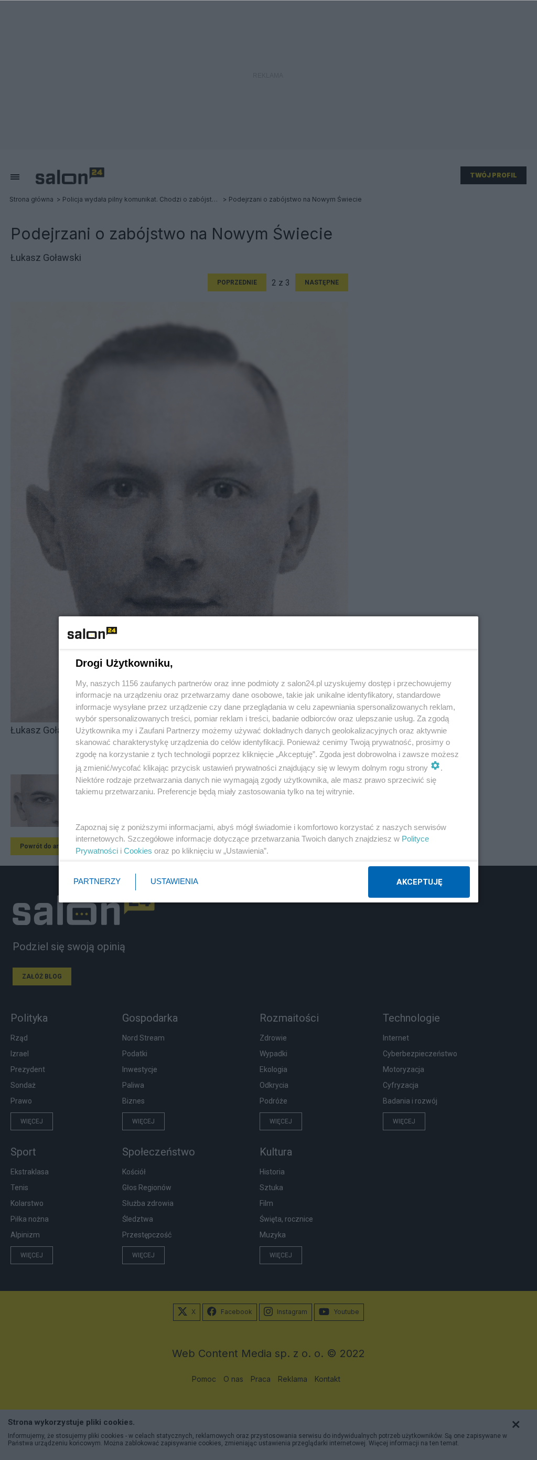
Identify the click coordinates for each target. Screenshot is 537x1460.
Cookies (138, 850)
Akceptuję (419, 882)
